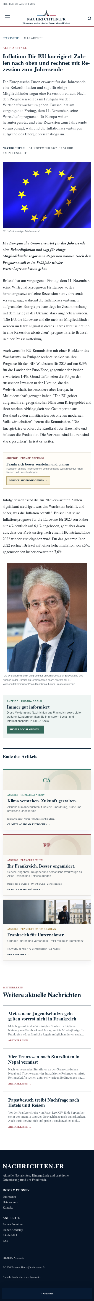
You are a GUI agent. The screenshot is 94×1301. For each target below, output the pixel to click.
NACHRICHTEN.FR (34, 1166)
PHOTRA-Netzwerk (13, 1257)
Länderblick (10, 1235)
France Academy (13, 1229)
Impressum (9, 1196)
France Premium (13, 1224)
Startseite (11, 38)
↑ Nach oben (47, 1293)
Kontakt (8, 1207)
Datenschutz (10, 1202)
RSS (5, 1240)
